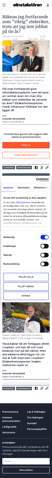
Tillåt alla (26, 277)
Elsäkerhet (8, 167)
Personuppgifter (37, 429)
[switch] (44, 246)
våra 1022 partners (20, 202)
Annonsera (8, 432)
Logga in (48, 5)
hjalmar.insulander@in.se (13, 376)
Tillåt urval (26, 286)
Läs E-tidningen (36, 411)
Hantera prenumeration (11, 419)
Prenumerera (10, 411)
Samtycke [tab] (8, 187)
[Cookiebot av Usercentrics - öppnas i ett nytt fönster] (37, 180)
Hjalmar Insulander (13, 119)
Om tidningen (35, 417)
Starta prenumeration (26, 155)
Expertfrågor (24, 167)
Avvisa (26, 296)
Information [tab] (23, 187)
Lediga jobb (9, 426)
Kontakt (32, 423)
